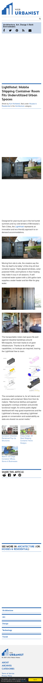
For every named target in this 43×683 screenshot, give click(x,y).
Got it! (35, 679)
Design (23, 24)
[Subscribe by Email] (30, 30)
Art (17, 24)
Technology (7, 630)
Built (31, 24)
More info (24, 681)
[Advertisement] (21, 58)
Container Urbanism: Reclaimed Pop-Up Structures (9, 438)
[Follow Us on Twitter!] (10, 30)
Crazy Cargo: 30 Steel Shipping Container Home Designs (26, 439)
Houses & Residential (15, 549)
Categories (8, 668)
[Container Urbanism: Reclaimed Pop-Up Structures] (10, 430)
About (5, 662)
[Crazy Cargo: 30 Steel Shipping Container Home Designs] (28, 430)
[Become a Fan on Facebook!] (4, 30)
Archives (7, 665)
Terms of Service (8, 673)
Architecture (9, 24)
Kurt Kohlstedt (14, 103)
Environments (9, 26)
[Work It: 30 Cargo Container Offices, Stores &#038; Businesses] (10, 450)
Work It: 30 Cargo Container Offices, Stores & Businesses (9, 458)
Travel (5, 637)
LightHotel (19, 226)
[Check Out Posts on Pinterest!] (17, 30)
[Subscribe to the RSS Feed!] (23, 30)
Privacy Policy (7, 676)
